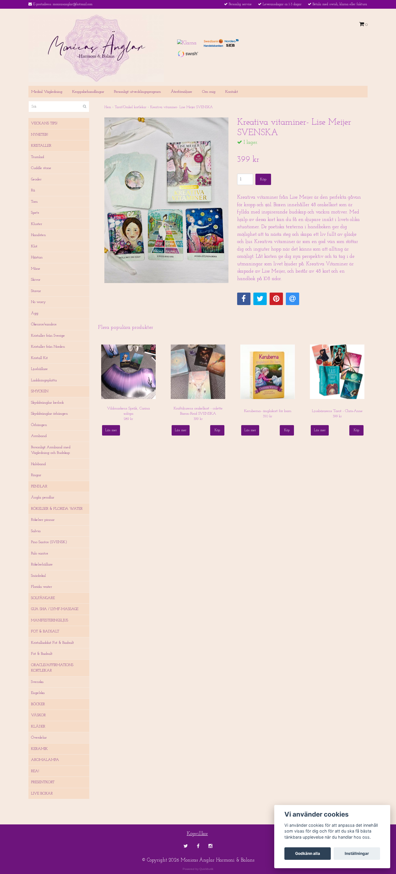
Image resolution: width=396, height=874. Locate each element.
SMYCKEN (39, 391)
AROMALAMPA (45, 760)
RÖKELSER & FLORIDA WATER (57, 509)
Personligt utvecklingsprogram (137, 92)
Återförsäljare (181, 92)
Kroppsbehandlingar (88, 92)
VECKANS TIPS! (44, 123)
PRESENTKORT (43, 782)
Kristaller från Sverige (48, 336)
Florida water (41, 587)
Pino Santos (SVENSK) (49, 542)
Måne (35, 269)
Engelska (38, 693)
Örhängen (39, 425)
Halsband (38, 464)
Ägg (34, 313)
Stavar (36, 291)
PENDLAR (39, 486)
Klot (34, 246)
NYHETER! (39, 135)
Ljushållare (39, 369)
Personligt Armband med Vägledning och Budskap (50, 450)
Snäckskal (38, 576)
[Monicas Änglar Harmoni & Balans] (96, 48)
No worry (38, 302)
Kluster (36, 224)
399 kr (198, 419)
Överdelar (39, 737)
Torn (34, 202)
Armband (39, 436)
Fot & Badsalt (41, 654)
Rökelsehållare (42, 564)
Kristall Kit (39, 358)
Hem (107, 107)
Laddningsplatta (44, 380)
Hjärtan (37, 257)
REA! (35, 771)
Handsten (38, 235)
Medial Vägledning (46, 92)
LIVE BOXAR (42, 793)
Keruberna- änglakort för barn (267, 411)
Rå (33, 190)
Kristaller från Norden (48, 347)
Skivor (35, 280)
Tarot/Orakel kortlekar (130, 107)
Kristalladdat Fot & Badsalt (52, 643)
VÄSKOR (38, 715)
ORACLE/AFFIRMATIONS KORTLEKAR (52, 668)
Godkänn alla (307, 853)
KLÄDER (38, 726)
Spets (35, 213)
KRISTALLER (41, 146)
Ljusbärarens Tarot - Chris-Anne (337, 411)
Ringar (36, 475)
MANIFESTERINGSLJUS (49, 620)
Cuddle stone (41, 168)
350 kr (267, 416)
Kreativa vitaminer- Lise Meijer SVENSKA (181, 107)
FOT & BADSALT (45, 631)
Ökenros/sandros (44, 324)
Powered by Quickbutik (198, 869)
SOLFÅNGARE (43, 598)
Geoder (36, 179)
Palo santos (39, 553)
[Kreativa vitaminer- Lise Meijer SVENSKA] (166, 200)
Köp (263, 179)
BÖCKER (38, 704)
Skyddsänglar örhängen (49, 414)
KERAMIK (39, 749)
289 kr (128, 419)
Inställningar (357, 853)
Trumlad (37, 157)
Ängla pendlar (42, 497)
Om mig (208, 92)
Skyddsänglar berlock (47, 403)
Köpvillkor (197, 833)
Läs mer (111, 430)
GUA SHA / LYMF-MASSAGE (54, 609)
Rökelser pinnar (43, 520)
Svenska (37, 682)
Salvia (36, 531)
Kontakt (231, 92)
